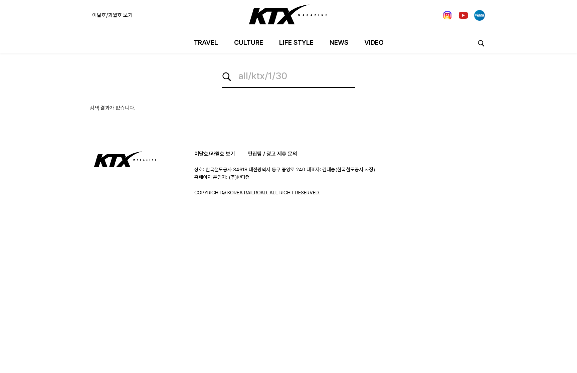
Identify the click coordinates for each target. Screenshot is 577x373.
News (339, 42)
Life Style (296, 42)
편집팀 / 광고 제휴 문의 (272, 154)
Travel (206, 42)
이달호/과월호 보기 (112, 15)
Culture (248, 42)
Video (374, 42)
